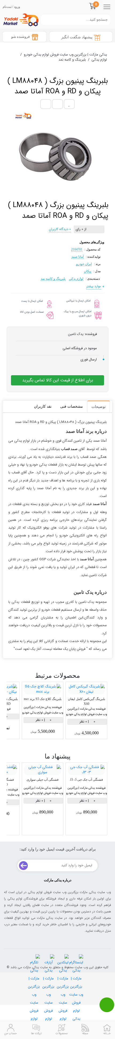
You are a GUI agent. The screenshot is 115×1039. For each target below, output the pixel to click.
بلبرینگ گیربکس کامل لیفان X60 (86, 701)
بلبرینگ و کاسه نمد (53, 279)
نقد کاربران (43, 406)
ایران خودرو (84, 264)
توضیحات (98, 407)
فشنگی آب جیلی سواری (42, 780)
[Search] (43, 19)
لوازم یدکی (76, 279)
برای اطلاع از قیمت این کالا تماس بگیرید (57, 380)
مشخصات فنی (71, 406)
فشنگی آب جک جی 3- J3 (86, 780)
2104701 (76, 249)
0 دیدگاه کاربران (60, 229)
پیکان (87, 271)
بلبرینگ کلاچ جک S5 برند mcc (43, 699)
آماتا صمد (77, 257)
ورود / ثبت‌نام (11, 7)
